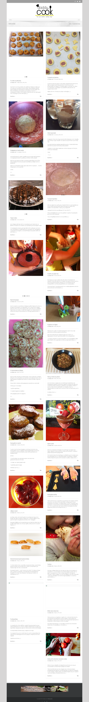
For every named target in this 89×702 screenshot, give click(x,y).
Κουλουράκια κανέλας (52, 494)
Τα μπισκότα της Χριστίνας (52, 77)
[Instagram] (79, 1)
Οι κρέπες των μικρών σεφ (52, 274)
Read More (12, 96)
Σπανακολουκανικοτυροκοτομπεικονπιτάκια (19, 559)
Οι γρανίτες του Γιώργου (52, 324)
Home (70, 23)
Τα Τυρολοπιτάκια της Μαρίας (16, 370)
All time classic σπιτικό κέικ (52, 611)
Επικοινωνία (50, 698)
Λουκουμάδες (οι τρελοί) (15, 443)
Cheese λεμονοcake (51, 133)
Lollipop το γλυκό (14, 511)
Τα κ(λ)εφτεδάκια (14, 619)
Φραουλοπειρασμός (14, 300)
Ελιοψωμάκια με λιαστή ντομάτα (17, 150)
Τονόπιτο (49, 564)
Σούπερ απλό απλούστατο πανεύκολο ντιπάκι (57, 659)
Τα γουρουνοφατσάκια (52, 199)
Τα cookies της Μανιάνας (15, 81)
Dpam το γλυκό (50, 444)
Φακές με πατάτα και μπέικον (53, 377)
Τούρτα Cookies (13, 218)
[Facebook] (75, 1)
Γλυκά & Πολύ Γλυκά (76, 23)
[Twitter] (77, 1)
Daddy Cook (13, 82)
